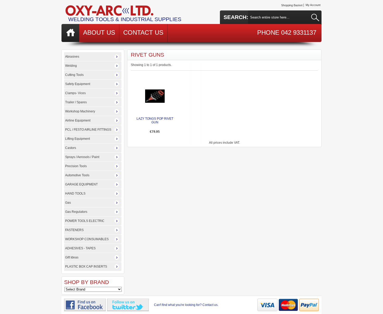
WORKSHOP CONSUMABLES (87, 239)
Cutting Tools (74, 75)
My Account (313, 5)
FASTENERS (74, 230)
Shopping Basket (291, 5)
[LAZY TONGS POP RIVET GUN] (155, 102)
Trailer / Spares (76, 102)
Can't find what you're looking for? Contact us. (186, 305)
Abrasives (72, 56)
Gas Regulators (76, 212)
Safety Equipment (77, 84)
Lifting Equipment (77, 139)
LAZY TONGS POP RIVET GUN (155, 120)
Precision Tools (76, 166)
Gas (68, 202)
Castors (70, 148)
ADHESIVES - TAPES (80, 248)
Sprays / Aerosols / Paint (82, 157)
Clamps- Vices (75, 93)
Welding (71, 66)
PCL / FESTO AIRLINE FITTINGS (88, 129)
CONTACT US (143, 32)
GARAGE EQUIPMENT (81, 184)
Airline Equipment (77, 120)
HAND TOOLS (75, 193)
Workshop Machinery (80, 111)
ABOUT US (99, 32)
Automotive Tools (77, 175)
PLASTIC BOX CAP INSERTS (86, 266)
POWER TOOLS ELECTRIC (84, 221)
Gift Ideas (71, 257)
